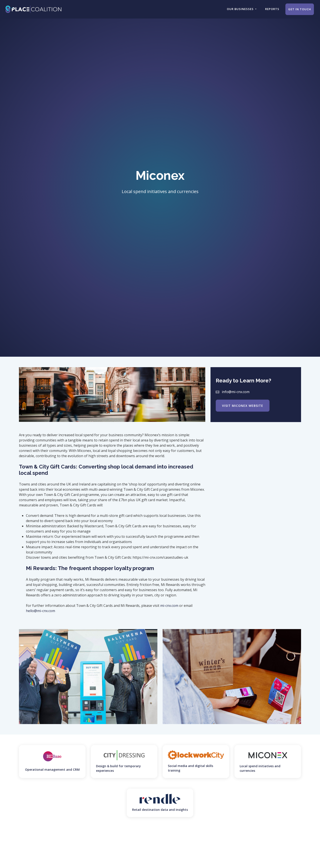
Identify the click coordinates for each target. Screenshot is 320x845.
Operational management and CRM (52, 769)
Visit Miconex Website (242, 405)
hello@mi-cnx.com (40, 610)
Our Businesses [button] (240, 9)
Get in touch (299, 9)
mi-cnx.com (169, 605)
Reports (272, 9)
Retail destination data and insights (160, 810)
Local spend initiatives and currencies (260, 768)
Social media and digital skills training (190, 768)
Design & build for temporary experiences (118, 768)
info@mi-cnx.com (235, 391)
